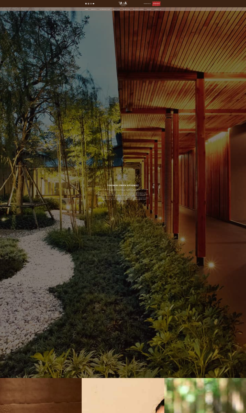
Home (86, 9)
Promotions (126, 9)
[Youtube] (93, 3)
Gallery (149, 9)
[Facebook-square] (86, 3)
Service (93, 9)
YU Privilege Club (105, 9)
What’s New (116, 9)
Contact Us (157, 9)
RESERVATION (156, 3)
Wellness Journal (138, 9)
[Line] (88, 3)
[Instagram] (91, 3)
